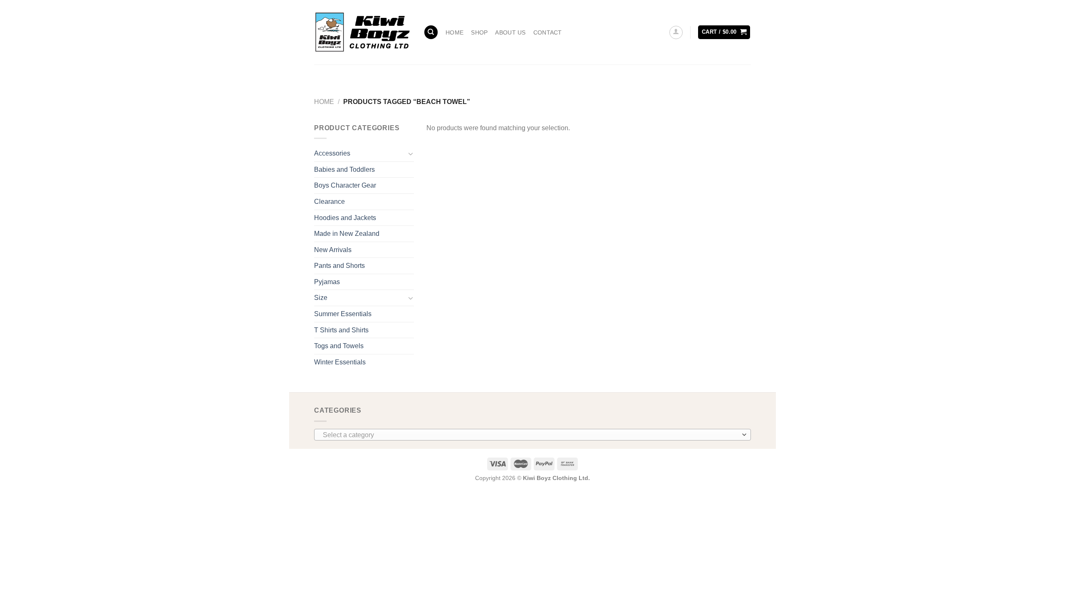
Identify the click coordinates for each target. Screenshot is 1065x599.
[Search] (431, 32)
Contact (547, 32)
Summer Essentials (343, 313)
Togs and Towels (339, 345)
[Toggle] (410, 153)
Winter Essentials (340, 362)
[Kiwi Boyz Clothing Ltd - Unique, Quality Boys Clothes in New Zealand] (362, 32)
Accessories (332, 153)
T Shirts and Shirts (341, 330)
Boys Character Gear (345, 185)
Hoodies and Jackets (345, 217)
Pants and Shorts (339, 265)
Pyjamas (327, 281)
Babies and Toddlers (344, 169)
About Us (510, 32)
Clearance (329, 201)
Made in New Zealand (346, 233)
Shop (479, 32)
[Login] (676, 32)
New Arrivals (333, 249)
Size (320, 297)
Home (454, 32)
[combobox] (532, 435)
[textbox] (531, 435)
